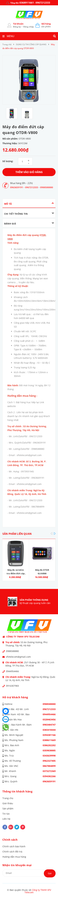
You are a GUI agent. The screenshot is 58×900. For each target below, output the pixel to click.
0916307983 (12, 685)
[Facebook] (5, 711)
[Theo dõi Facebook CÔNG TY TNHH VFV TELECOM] (4, 827)
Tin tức (6, 813)
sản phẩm (46, 25)
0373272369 (49, 771)
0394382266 (49, 776)
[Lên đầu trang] (50, 889)
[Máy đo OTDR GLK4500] (42, 553)
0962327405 (49, 760)
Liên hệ (6, 818)
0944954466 (12, 671)
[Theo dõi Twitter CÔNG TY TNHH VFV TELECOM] (16, 827)
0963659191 (16, 187)
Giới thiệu (7, 803)
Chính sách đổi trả (12, 851)
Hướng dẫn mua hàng (14, 856)
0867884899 (49, 765)
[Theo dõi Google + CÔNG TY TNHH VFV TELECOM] (10, 827)
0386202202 (49, 745)
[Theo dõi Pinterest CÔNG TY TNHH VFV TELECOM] (22, 827)
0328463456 (49, 719)
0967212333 (43, 2)
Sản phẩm (7, 808)
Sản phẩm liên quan (17, 534)
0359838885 (49, 750)
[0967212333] (5, 727)
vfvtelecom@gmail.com (18, 656)
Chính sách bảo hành (13, 846)
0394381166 (49, 734)
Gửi (50, 873)
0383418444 (49, 729)
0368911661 (26, 2)
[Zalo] (5, 719)
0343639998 (49, 755)
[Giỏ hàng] (37, 25)
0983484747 (49, 724)
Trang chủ (7, 798)
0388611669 (49, 740)
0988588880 (46, 187)
